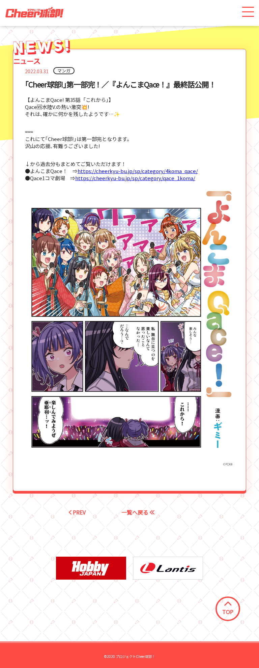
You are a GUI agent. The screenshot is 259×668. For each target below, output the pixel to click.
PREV (78, 512)
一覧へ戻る (135, 512)
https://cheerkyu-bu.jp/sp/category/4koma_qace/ (138, 170)
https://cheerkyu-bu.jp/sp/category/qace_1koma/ (135, 178)
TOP (227, 612)
